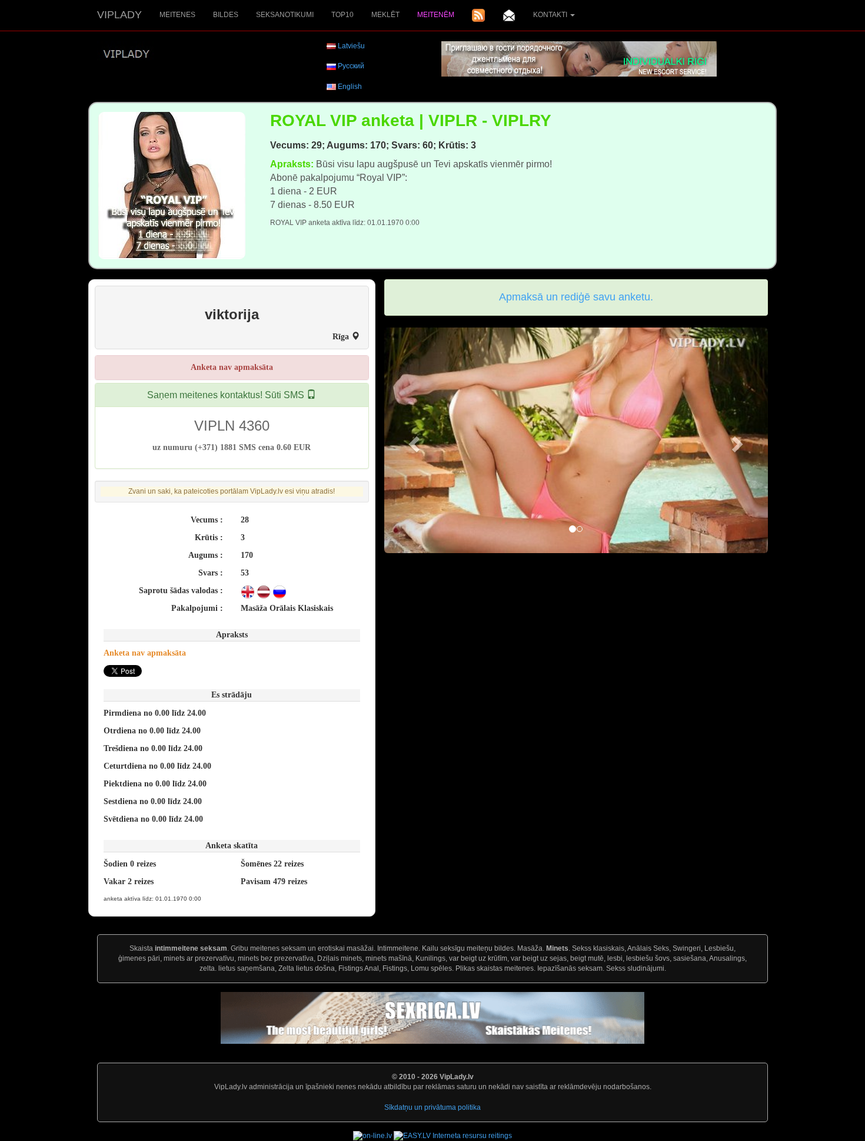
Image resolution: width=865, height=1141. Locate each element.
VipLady (119, 15)
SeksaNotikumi (285, 15)
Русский (351, 66)
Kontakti (551, 15)
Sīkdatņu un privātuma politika (432, 1107)
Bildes (225, 15)
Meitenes (177, 15)
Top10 (342, 15)
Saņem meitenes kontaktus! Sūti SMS (227, 395)
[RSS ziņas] (478, 15)
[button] (413, 441)
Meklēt (385, 15)
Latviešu (351, 46)
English (350, 86)
